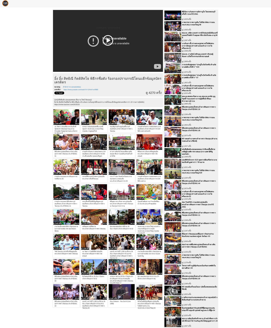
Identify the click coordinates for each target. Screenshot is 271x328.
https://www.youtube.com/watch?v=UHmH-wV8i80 (81, 89)
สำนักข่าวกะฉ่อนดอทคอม (72, 87)
